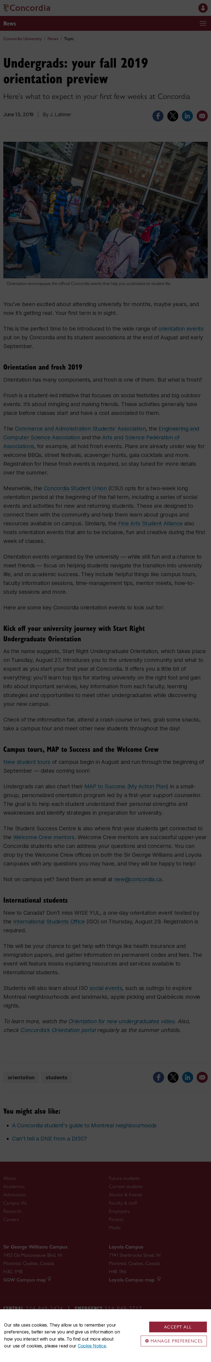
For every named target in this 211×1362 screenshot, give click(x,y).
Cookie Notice (92, 1346)
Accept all (178, 1327)
